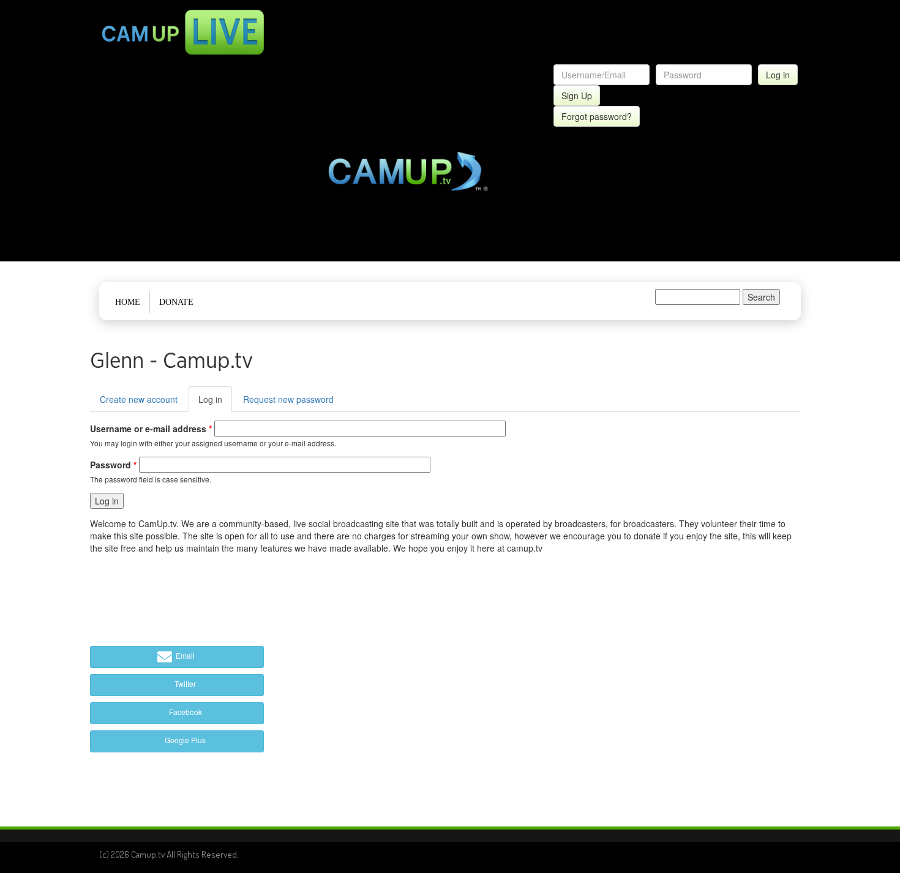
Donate (176, 302)
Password (113, 465)
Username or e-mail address (151, 428)
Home (127, 302)
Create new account (139, 399)
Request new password (288, 399)
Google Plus (184, 740)
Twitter (184, 683)
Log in (215, 402)
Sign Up (576, 95)
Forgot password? (596, 116)
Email (184, 655)
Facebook (184, 711)
